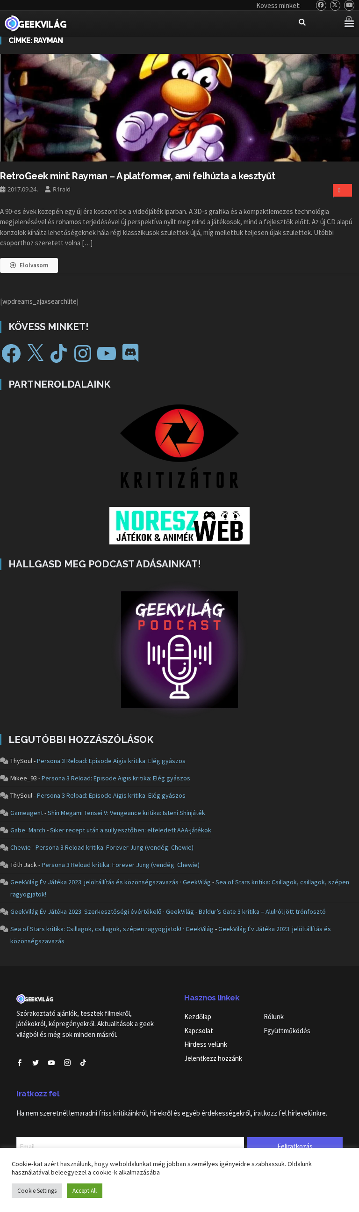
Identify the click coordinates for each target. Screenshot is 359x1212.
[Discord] (130, 353)
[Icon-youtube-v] (51, 1062)
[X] (35, 353)
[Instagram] (83, 353)
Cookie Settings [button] (37, 1191)
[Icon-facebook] (19, 1062)
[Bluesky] (321, 5)
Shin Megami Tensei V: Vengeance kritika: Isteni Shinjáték (126, 812)
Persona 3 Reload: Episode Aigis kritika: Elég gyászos (111, 761)
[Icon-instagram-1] (67, 1062)
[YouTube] (349, 5)
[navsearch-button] (302, 23)
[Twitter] (335, 5)
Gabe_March (27, 830)
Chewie (20, 847)
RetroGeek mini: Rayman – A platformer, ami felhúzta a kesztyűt (137, 176)
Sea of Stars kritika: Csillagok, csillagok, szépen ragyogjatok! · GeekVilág (112, 929)
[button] (349, 23)
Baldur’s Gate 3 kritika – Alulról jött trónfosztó (262, 911)
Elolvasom (34, 265)
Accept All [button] (84, 1191)
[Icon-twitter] (35, 1062)
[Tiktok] (83, 1062)
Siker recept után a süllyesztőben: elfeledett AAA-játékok (130, 830)
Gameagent (26, 812)
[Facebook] (11, 353)
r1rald (62, 189)
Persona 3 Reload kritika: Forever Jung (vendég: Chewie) (115, 847)
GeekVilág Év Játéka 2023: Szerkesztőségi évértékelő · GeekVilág (102, 911)
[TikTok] (59, 353)
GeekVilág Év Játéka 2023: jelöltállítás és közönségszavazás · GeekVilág (110, 882)
